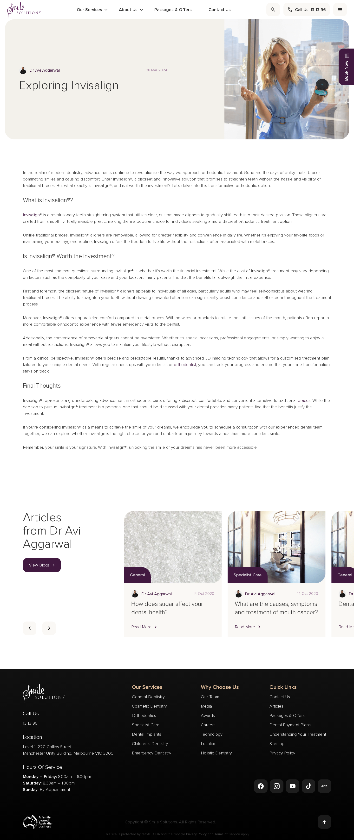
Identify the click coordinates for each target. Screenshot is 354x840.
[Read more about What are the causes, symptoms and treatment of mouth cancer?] (276, 547)
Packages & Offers (173, 9)
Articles (276, 706)
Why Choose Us (220, 687)
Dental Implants (146, 734)
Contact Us (220, 9)
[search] (273, 9)
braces (304, 400)
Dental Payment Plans (290, 725)
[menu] (340, 9)
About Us (128, 9)
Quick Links (283, 687)
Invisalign (31, 215)
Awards (208, 715)
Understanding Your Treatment (297, 734)
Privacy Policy (282, 753)
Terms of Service (227, 834)
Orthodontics (144, 715)
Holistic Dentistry (216, 753)
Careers (208, 725)
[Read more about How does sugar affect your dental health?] (173, 547)
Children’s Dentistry (150, 743)
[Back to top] (324, 822)
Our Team (210, 696)
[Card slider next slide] (49, 628)
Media (206, 706)
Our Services (89, 9)
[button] (42, 565)
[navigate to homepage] (24, 9)
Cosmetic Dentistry (149, 706)
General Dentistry (148, 696)
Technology (212, 734)
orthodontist (185, 364)
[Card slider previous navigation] (29, 628)
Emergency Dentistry (151, 753)
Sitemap (276, 743)
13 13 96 (30, 723)
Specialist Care (145, 725)
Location (208, 743)
